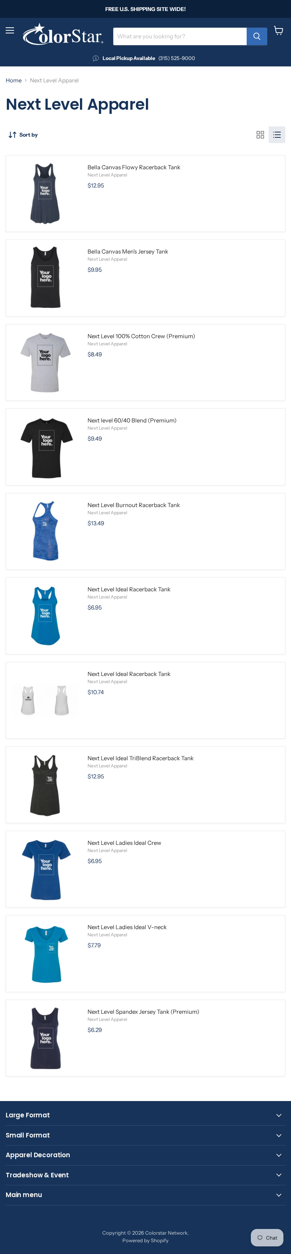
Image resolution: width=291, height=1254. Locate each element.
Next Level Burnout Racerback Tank (134, 505)
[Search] (257, 36)
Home (14, 80)
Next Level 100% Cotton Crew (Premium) (141, 336)
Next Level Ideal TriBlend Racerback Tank (141, 758)
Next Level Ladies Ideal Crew (124, 842)
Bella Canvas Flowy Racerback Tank (134, 167)
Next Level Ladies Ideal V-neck (127, 927)
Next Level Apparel (107, 175)
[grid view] (260, 134)
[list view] (277, 134)
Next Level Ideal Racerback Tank (129, 589)
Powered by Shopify (145, 1240)
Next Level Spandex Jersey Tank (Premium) (143, 1011)
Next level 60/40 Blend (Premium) (132, 420)
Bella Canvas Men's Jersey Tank (128, 251)
